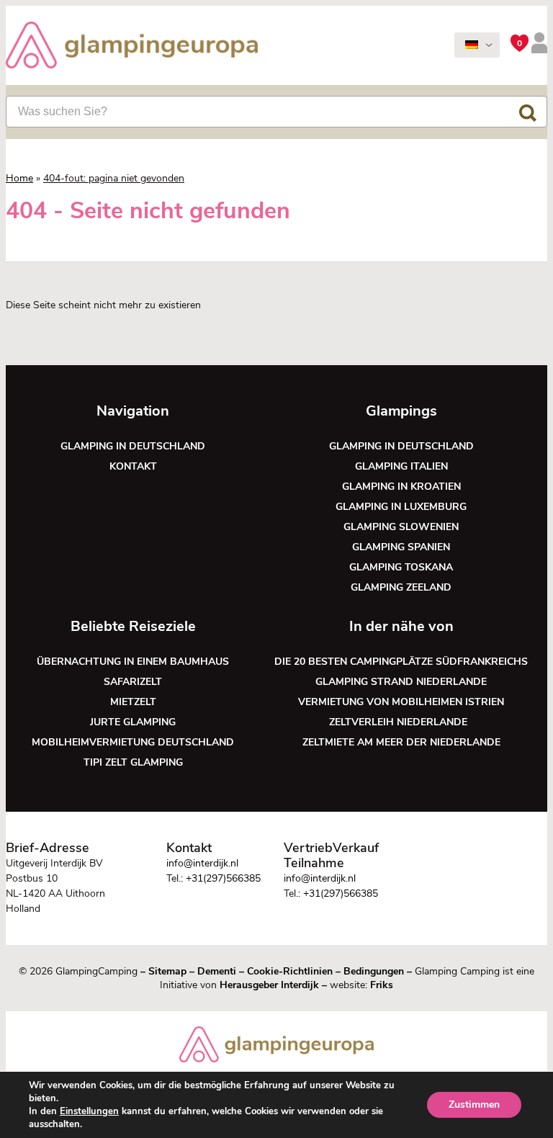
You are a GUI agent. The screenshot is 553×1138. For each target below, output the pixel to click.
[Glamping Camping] (132, 47)
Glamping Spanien (401, 547)
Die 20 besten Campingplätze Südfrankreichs (401, 661)
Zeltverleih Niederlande (401, 722)
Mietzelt (133, 702)
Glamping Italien (401, 466)
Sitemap (167, 971)
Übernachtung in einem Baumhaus (133, 661)
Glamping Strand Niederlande (401, 682)
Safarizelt (133, 682)
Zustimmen (474, 1104)
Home (19, 178)
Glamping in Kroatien (401, 486)
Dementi (216, 971)
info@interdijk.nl (202, 863)
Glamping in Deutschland (132, 446)
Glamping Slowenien (401, 527)
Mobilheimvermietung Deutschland (133, 742)
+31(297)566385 (223, 878)
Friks (381, 985)
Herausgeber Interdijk (269, 985)
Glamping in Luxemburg (401, 507)
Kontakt (133, 466)
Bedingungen (373, 971)
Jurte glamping (133, 722)
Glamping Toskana (401, 567)
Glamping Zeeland (401, 587)
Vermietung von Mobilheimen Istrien (401, 702)
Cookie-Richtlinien (290, 971)
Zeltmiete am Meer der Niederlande (401, 742)
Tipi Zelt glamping (133, 762)
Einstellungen (89, 1111)
